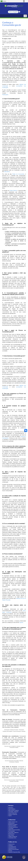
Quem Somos (11, 835)
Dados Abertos (13, 190)
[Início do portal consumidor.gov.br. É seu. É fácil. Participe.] (14, 5)
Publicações (5, 94)
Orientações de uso (12, 848)
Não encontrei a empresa (13, 810)
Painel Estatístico (11, 809)
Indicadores (7, 171)
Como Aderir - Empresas (13, 811)
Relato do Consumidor (18, 174)
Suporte (21, 622)
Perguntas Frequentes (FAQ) (14, 852)
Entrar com (13, 11)
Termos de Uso (11, 844)
